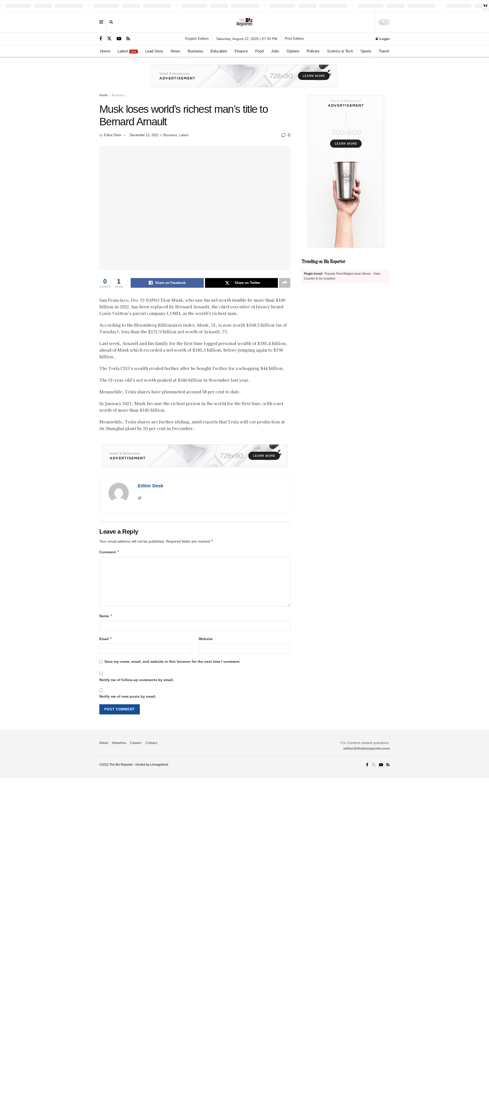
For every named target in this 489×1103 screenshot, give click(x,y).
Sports (365, 51)
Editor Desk (112, 135)
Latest (127, 51)
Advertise (119, 743)
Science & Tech (340, 51)
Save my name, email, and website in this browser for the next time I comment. (172, 661)
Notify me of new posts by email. (127, 696)
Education (219, 51)
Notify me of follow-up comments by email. (136, 680)
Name (106, 615)
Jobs (275, 51)
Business (195, 51)
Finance (241, 51)
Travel (384, 51)
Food (259, 51)
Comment (109, 551)
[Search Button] (111, 22)
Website (206, 639)
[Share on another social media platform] (284, 283)
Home (105, 51)
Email (105, 638)
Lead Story (154, 51)
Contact (151, 743)
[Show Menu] (101, 21)
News (175, 51)
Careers (136, 743)
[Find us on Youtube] (119, 39)
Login (384, 39)
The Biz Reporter (121, 764)
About (103, 743)
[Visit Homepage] (244, 21)
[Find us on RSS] (128, 39)
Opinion (293, 51)
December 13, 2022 (144, 135)
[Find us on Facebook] (100, 39)
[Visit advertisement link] (244, 79)
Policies (313, 51)
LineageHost (159, 764)
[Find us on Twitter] (109, 39)
